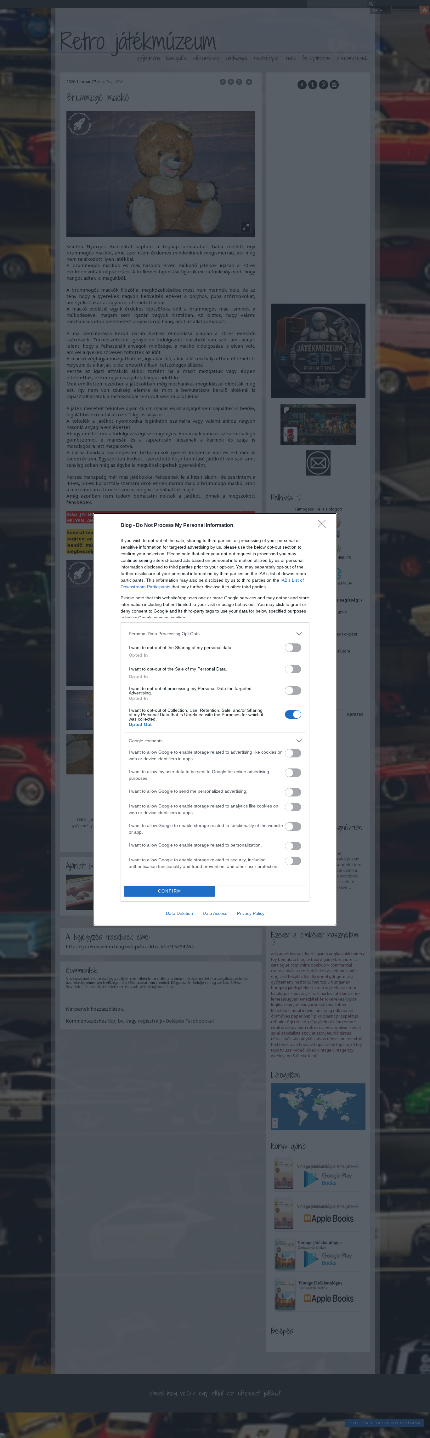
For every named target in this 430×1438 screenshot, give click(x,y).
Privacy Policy (250, 913)
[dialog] (215, 719)
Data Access (215, 913)
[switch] (293, 647)
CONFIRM (169, 891)
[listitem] (215, 634)
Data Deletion (179, 913)
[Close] (324, 526)
